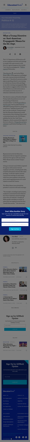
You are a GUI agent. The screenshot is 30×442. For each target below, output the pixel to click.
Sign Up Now (15, 229)
